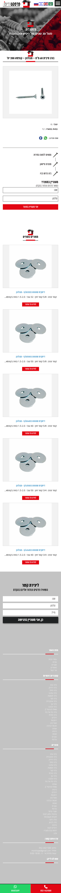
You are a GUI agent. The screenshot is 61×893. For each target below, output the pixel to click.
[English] (46, 4)
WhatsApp (15, 890)
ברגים (54, 825)
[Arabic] (50, 4)
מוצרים (54, 664)
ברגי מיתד (53, 690)
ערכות (54, 739)
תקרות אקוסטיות (50, 816)
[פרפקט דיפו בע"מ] (17, 4)
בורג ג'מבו (53, 819)
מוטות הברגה (52, 725)
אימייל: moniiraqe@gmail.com (43, 850)
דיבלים (54, 717)
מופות (54, 734)
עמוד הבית (53, 659)
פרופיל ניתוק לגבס (50, 814)
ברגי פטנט (53, 706)
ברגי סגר (53, 698)
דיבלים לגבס (52, 827)
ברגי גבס (53, 684)
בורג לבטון (53, 822)
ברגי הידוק (53, 687)
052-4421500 (45, 890)
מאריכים (53, 723)
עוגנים (54, 736)
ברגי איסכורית (51, 701)
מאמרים (54, 667)
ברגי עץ (54, 704)
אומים (54, 728)
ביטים (54, 731)
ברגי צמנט (53, 693)
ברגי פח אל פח (51, 712)
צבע (55, 833)
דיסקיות (54, 720)
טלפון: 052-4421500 (47, 847)
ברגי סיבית (53, 714)
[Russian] (36, 4)
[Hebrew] (41, 4)
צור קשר (53, 670)
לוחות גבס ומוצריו (50, 830)
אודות (55, 662)
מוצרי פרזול (52, 811)
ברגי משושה (52, 695)
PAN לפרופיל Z (51, 709)
